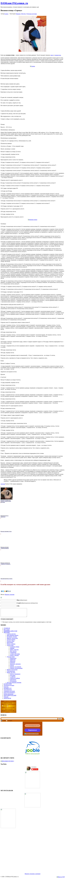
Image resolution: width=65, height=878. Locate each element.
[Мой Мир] (7, 591)
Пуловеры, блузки (12, 636)
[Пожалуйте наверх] (61, 877)
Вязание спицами (9, 594)
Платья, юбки (10, 641)
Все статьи (7, 629)
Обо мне (6, 696)
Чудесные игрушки (31, 13)
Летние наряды (11, 639)
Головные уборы (14, 646)
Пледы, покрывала (15, 674)
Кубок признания (8, 694)
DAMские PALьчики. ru (14, 3)
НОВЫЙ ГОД (7, 688)
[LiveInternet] (10, 591)
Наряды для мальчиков (16, 668)
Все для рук (13, 651)
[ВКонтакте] (2, 591)
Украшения (13, 652)
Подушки (12, 675)
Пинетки (12, 662)
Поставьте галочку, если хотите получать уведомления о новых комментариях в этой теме (27, 622)
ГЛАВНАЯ (7, 628)
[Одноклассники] (5, 591)
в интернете (10, 720)
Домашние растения (9, 691)
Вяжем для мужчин (12, 669)
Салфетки (12, 676)
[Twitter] (3, 591)
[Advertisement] (32, 848)
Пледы (12, 665)
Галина (6, 13)
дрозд (51, 55)
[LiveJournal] (8, 591)
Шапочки (12, 661)
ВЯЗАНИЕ (7, 632)
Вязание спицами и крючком (32, 873)
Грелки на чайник (15, 678)
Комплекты (13, 658)
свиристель (58, 55)
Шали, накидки (14, 649)
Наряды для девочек (15, 666)
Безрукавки (10, 642)
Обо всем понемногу (9, 692)
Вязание (18, 13)
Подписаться (32, 730)
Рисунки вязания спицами (14, 682)
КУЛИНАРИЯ (8, 684)
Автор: (2, 484)
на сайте (4, 720)
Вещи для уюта (11, 672)
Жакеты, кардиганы (12, 638)
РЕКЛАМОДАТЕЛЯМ (10, 695)
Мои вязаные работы (12, 635)
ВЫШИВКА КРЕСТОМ (10, 631)
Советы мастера (11, 634)
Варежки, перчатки (15, 664)
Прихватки (13, 679)
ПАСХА (23, 13)
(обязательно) (22, 600)
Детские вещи (11, 656)
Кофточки (13, 659)
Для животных (11, 671)
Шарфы (12, 648)
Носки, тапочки (14, 655)
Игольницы (13, 681)
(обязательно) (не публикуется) (27, 603)
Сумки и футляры (15, 654)
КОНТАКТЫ (7, 698)
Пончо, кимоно (11, 644)
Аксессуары (10, 645)
